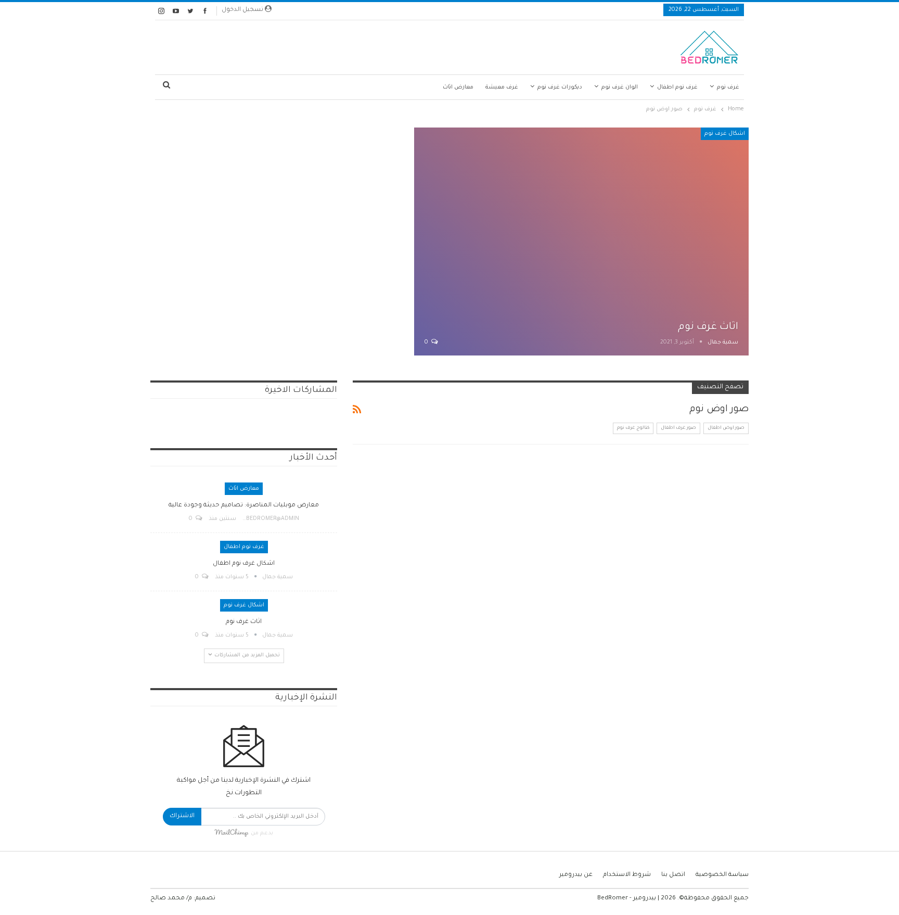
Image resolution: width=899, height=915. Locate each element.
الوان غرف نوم (619, 87)
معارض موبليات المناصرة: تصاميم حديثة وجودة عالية (244, 505)
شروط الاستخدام (627, 875)
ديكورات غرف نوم (559, 87)
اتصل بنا (673, 875)
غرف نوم (728, 87)
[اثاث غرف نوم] (581, 241)
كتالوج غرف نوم (633, 428)
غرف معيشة (501, 87)
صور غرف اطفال (678, 428)
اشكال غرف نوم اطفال (244, 564)
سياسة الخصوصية (722, 875)
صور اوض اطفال (726, 428)
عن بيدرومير (576, 875)
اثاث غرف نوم (708, 327)
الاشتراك (182, 816)
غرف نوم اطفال (677, 87)
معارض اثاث (458, 87)
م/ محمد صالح (171, 898)
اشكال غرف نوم (724, 134)
